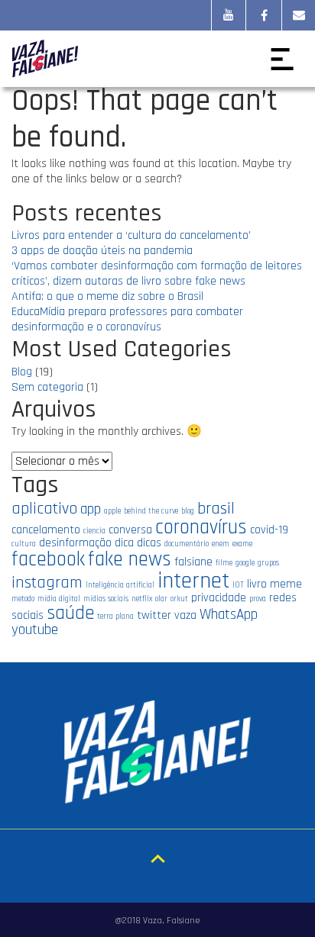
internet (193, 581)
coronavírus (201, 527)
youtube (34, 629)
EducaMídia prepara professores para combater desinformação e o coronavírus (127, 319)
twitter (154, 615)
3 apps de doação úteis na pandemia (102, 251)
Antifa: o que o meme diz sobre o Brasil (107, 296)
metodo (22, 599)
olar (161, 599)
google (245, 563)
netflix (142, 599)
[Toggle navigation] (282, 58)
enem (220, 544)
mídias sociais (105, 599)
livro (257, 583)
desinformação (75, 542)
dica (124, 542)
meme (286, 583)
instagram (47, 583)
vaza (185, 615)
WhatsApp (229, 614)
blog (187, 511)
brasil (216, 508)
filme (224, 563)
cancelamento (45, 529)
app (90, 509)
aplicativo (44, 508)
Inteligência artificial (120, 585)
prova (257, 599)
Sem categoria (47, 387)
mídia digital (58, 599)
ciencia (94, 531)
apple (112, 511)
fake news (129, 559)
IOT (238, 585)
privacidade (218, 597)
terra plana (115, 616)
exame (242, 544)
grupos (268, 563)
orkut (179, 599)
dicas (149, 542)
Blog (21, 372)
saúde (70, 613)
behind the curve (151, 511)
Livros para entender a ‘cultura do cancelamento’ (131, 235)
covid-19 (269, 529)
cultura (23, 544)
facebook (48, 559)
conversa (130, 529)
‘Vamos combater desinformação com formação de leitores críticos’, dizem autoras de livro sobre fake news (156, 273)
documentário (186, 544)
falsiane (193, 561)
